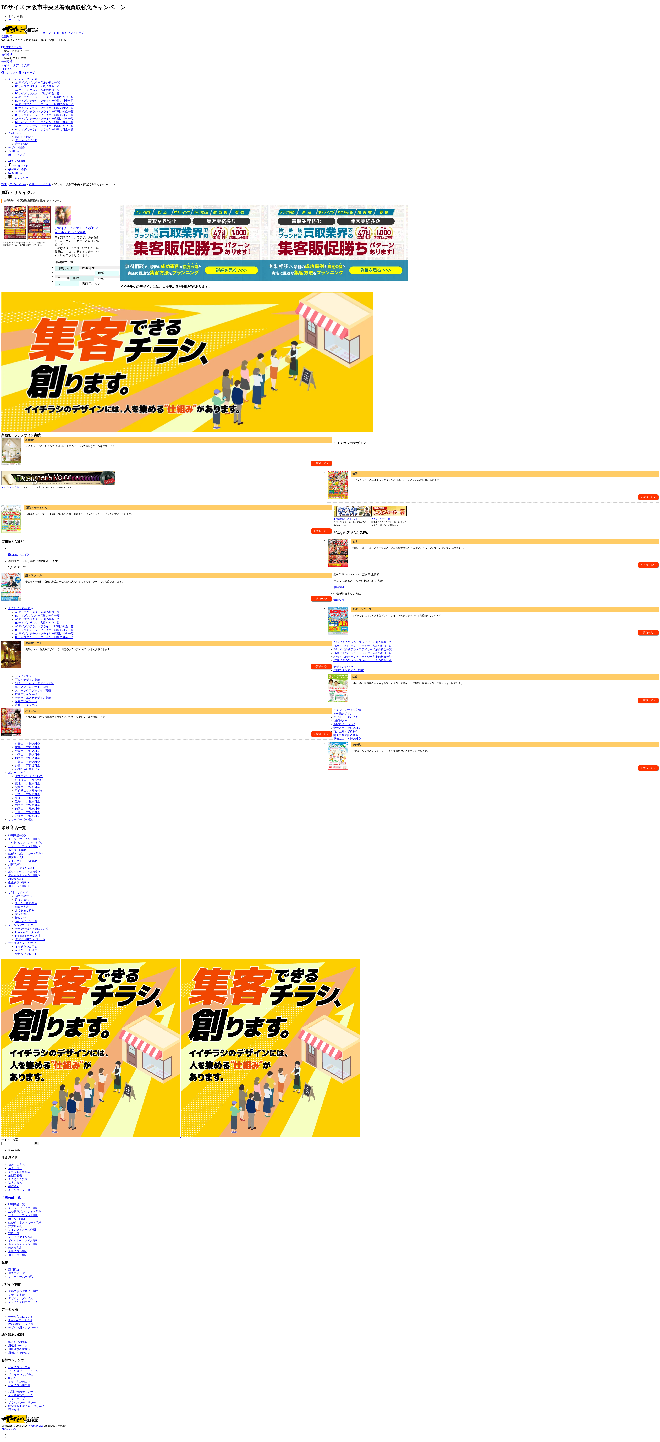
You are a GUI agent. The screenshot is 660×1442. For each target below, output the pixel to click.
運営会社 (13, 1409)
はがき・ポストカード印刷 (24, 853)
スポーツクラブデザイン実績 (33, 690)
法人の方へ (22, 914)
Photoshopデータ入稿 (27, 935)
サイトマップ (16, 1398)
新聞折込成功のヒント (29, 769)
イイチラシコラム (26, 946)
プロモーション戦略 (20, 1374)
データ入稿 (23, 65)
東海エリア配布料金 (27, 797)
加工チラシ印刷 (18, 886)
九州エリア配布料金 (27, 812)
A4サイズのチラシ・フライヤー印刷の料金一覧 (44, 104)
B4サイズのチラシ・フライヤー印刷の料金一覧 (44, 107)
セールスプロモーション (23, 1370)
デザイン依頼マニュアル (23, 1302)
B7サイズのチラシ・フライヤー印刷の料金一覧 (44, 129)
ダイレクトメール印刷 (22, 860)
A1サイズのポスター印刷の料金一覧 (37, 82)
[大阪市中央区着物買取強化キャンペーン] (15, 239)
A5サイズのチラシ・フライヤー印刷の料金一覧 (44, 111)
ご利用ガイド (16, 133)
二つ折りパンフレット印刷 (24, 842)
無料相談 (6, 54)
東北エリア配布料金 (27, 783)
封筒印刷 (13, 864)
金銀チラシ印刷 (18, 882)
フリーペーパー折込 (20, 819)
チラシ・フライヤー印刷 (23, 839)
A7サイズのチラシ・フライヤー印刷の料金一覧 (44, 125)
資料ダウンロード (26, 953)
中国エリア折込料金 (27, 754)
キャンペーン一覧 (26, 921)
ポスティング (16, 154)
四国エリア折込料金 (27, 758)
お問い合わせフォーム (22, 1391)
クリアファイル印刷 (20, 868)
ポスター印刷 (16, 850)
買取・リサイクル (40, 184)
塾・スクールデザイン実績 (31, 686)
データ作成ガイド (26, 140)
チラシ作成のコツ (19, 1381)
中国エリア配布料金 (27, 805)
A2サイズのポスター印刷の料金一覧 (37, 89)
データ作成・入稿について (31, 928)
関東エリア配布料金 (27, 787)
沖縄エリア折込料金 (27, 765)
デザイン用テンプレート (30, 939)
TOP (4, 184)
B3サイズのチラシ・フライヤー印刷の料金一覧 (44, 100)
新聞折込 (13, 151)
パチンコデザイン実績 (347, 709)
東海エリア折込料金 (27, 747)
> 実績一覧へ (321, 463)
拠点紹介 (20, 917)
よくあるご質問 (24, 910)
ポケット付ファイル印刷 (23, 871)
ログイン (6, 69)
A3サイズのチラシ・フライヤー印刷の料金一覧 (44, 97)
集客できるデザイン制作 (348, 670)
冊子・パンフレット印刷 (23, 846)
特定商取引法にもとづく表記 (26, 1406)
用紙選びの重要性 (19, 1349)
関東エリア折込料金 (345, 735)
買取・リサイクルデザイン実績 (34, 683)
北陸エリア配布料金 (27, 794)
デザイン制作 (16, 147)
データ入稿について (20, 1316)
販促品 (12, 1378)
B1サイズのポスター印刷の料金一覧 (37, 86)
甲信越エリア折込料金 (347, 738)
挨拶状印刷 (15, 857)
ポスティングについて (29, 776)
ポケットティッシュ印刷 (23, 875)
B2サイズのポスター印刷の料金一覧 (37, 93)
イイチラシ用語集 (26, 950)
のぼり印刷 (15, 878)
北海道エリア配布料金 (29, 779)
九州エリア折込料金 (27, 761)
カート (15, 20)
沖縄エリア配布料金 (27, 815)
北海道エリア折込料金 (347, 727)
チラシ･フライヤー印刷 (22, 79)
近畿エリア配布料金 (27, 801)
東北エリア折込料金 (345, 731)
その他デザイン (343, 713)
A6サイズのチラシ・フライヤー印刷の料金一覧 (44, 118)
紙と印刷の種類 (18, 1341)
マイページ (8, 65)
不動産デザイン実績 (27, 679)
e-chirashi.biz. (36, 1425)
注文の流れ (22, 143)
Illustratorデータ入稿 (27, 932)
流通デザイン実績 (26, 704)
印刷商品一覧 (16, 835)
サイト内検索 (9, 1139)
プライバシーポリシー (22, 1402)
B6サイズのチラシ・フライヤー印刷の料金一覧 (44, 122)
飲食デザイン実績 (26, 694)
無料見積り (8, 61)
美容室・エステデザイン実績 (33, 697)
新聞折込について (344, 724)
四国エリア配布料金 (27, 808)
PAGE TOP (9, 1428)
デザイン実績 (17, 184)
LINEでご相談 (13, 47)
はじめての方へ (24, 136)
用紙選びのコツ (18, 1345)
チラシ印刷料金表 (26, 903)
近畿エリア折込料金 (27, 751)
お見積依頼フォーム (20, 1395)
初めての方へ (23, 896)
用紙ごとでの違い (19, 1352)
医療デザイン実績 (26, 701)
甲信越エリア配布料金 (29, 790)
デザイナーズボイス (345, 717)
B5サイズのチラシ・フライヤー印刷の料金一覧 (44, 115)
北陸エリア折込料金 (27, 743)
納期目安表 (22, 906)
